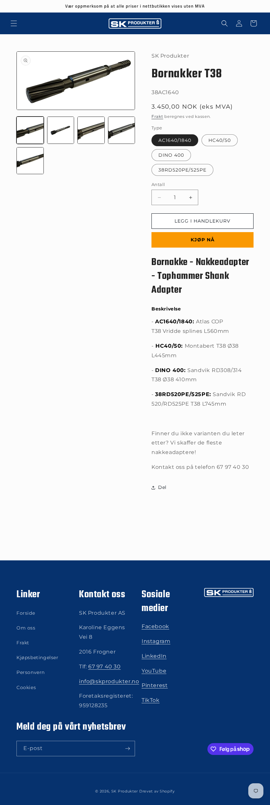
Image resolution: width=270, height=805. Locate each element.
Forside (25, 613)
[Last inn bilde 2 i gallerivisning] (60, 130)
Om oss (26, 628)
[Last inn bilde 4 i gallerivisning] (121, 130)
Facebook (155, 626)
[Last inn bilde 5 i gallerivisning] (30, 160)
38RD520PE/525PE (182, 170)
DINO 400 (171, 155)
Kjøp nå (203, 240)
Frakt (157, 116)
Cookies (26, 687)
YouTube (154, 671)
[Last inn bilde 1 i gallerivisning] (30, 130)
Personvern (30, 672)
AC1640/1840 (174, 140)
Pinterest (155, 685)
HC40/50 (219, 140)
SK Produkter (124, 791)
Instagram (156, 641)
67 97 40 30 (104, 666)
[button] (14, 23)
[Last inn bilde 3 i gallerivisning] (91, 130)
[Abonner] (127, 748)
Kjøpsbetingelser (37, 657)
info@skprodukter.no (109, 681)
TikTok (151, 700)
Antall (158, 184)
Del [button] (162, 487)
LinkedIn (154, 656)
